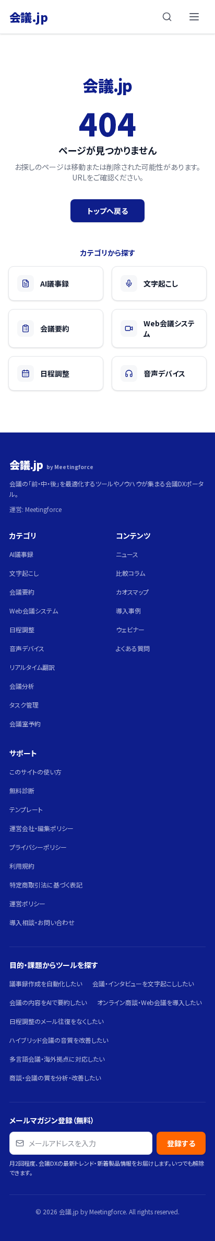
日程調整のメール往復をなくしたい (56, 1021)
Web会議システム (33, 610)
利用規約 (21, 865)
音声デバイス (26, 648)
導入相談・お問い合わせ (42, 922)
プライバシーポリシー (38, 846)
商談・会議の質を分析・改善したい (55, 1077)
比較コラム (130, 572)
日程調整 (21, 629)
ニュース (127, 554)
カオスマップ (132, 591)
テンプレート (26, 809)
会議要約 (21, 591)
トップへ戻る (107, 211)
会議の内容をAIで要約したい (48, 1002)
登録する (181, 1143)
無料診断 (21, 790)
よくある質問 (133, 648)
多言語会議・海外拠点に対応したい (56, 1058)
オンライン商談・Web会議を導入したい (149, 1002)
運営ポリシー (27, 903)
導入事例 (128, 610)
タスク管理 (24, 704)
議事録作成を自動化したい (45, 983)
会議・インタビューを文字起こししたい (143, 983)
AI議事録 (21, 554)
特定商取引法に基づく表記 (45, 884)
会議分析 (21, 685)
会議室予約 (25, 723)
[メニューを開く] (194, 16)
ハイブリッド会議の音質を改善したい (58, 1039)
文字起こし (24, 572)
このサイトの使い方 (35, 771)
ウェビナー (130, 629)
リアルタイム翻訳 (32, 667)
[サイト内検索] (167, 16)
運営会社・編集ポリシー (41, 828)
